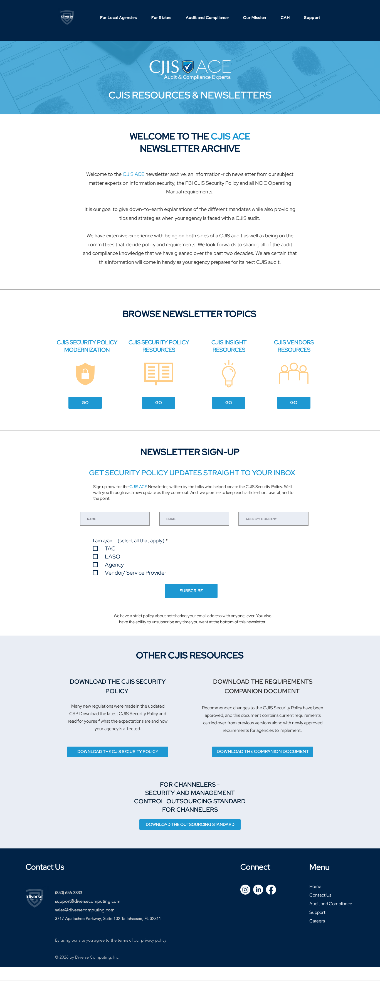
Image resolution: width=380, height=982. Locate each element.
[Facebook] (271, 890)
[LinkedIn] (258, 890)
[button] (118, 17)
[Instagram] (245, 890)
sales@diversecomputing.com (85, 909)
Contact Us (320, 895)
